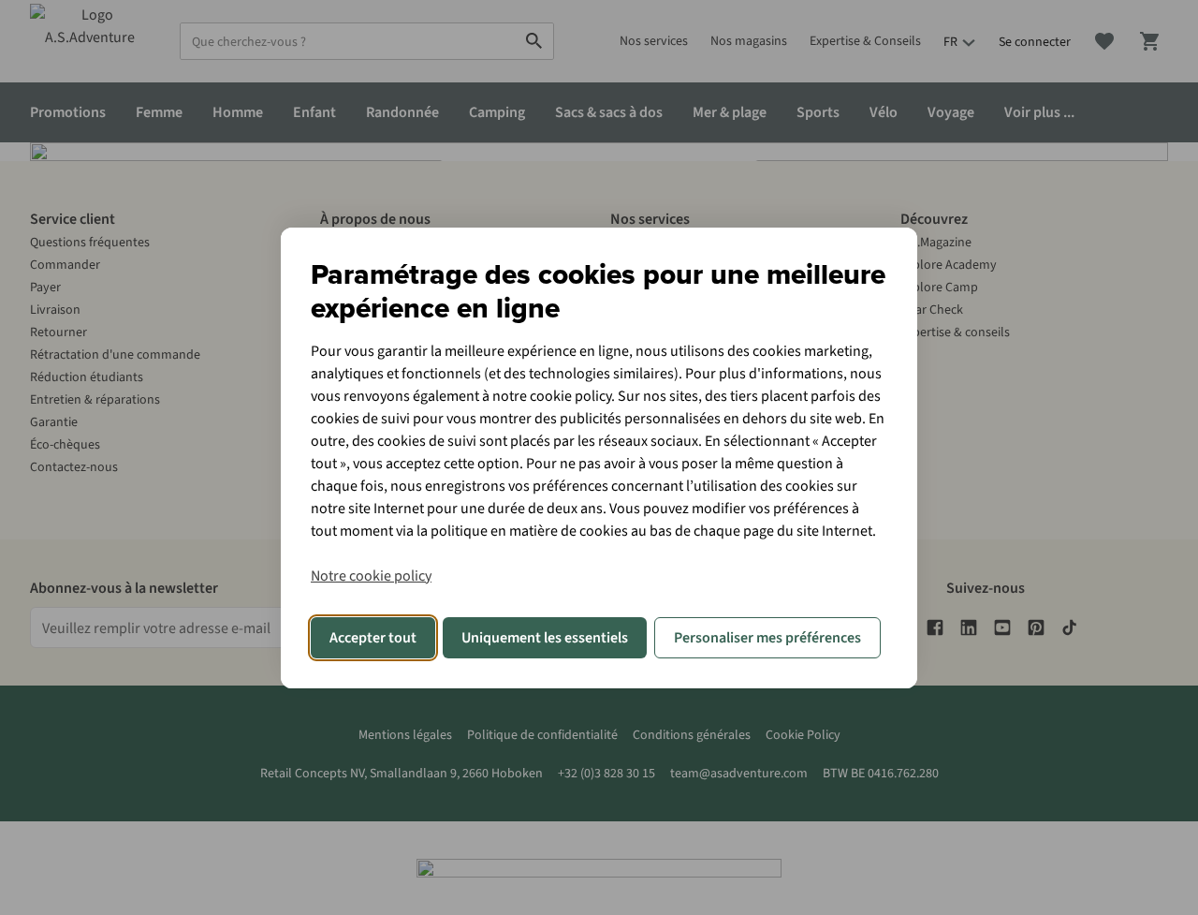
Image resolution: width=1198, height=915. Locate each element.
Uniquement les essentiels (544, 637)
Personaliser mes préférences (767, 637)
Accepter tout (372, 637)
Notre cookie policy (371, 576)
